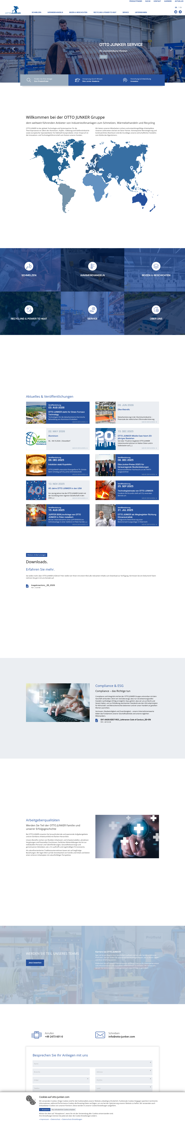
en (181, 7)
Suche (147, 1)
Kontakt (157, 1)
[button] (14, 49)
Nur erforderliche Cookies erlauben (63, 1110)
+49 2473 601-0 (54, 1036)
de (176, 7)
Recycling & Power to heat (105, 12)
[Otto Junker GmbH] (13, 10)
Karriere (168, 1)
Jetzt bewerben (35, 963)
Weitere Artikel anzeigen (36, 555)
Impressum (44, 1119)
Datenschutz (55, 1119)
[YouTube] (175, 11)
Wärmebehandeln (55, 12)
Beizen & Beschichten (78, 12)
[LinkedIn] (180, 11)
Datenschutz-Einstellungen (72, 1119)
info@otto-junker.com (121, 1036)
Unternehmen (141, 12)
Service (126, 12)
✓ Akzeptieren (45, 1110)
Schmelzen (36, 12)
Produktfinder (135, 1)
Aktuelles (179, 1)
